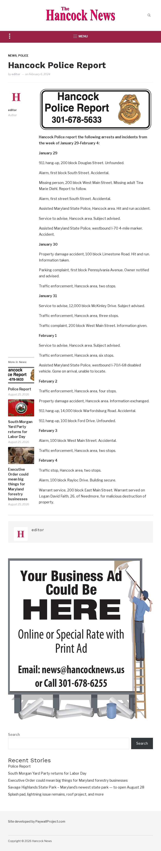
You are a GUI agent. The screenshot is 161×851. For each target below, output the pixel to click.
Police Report (19, 389)
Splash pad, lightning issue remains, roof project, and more (56, 794)
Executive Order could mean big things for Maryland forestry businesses (18, 484)
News (12, 55)
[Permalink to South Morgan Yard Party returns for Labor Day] (21, 407)
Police (23, 55)
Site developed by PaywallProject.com (36, 821)
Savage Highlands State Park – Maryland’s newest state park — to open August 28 (76, 787)
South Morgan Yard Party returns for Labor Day (20, 429)
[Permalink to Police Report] (21, 375)
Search (14, 735)
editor (16, 74)
